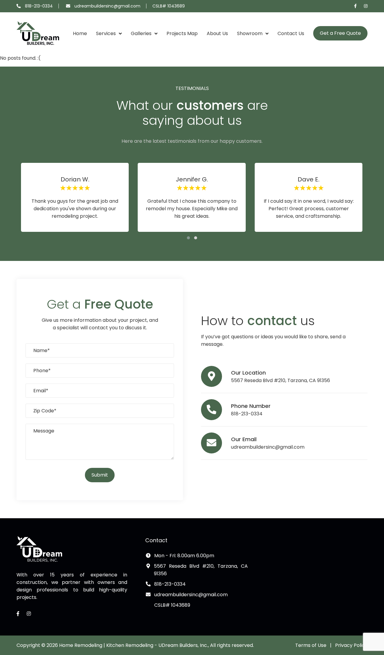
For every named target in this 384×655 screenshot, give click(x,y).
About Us (217, 33)
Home (80, 33)
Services (106, 33)
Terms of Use (310, 645)
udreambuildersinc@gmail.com (107, 6)
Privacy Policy (351, 645)
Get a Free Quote (340, 33)
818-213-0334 (39, 6)
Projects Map (182, 33)
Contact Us (291, 33)
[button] (188, 238)
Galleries (141, 33)
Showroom (249, 33)
